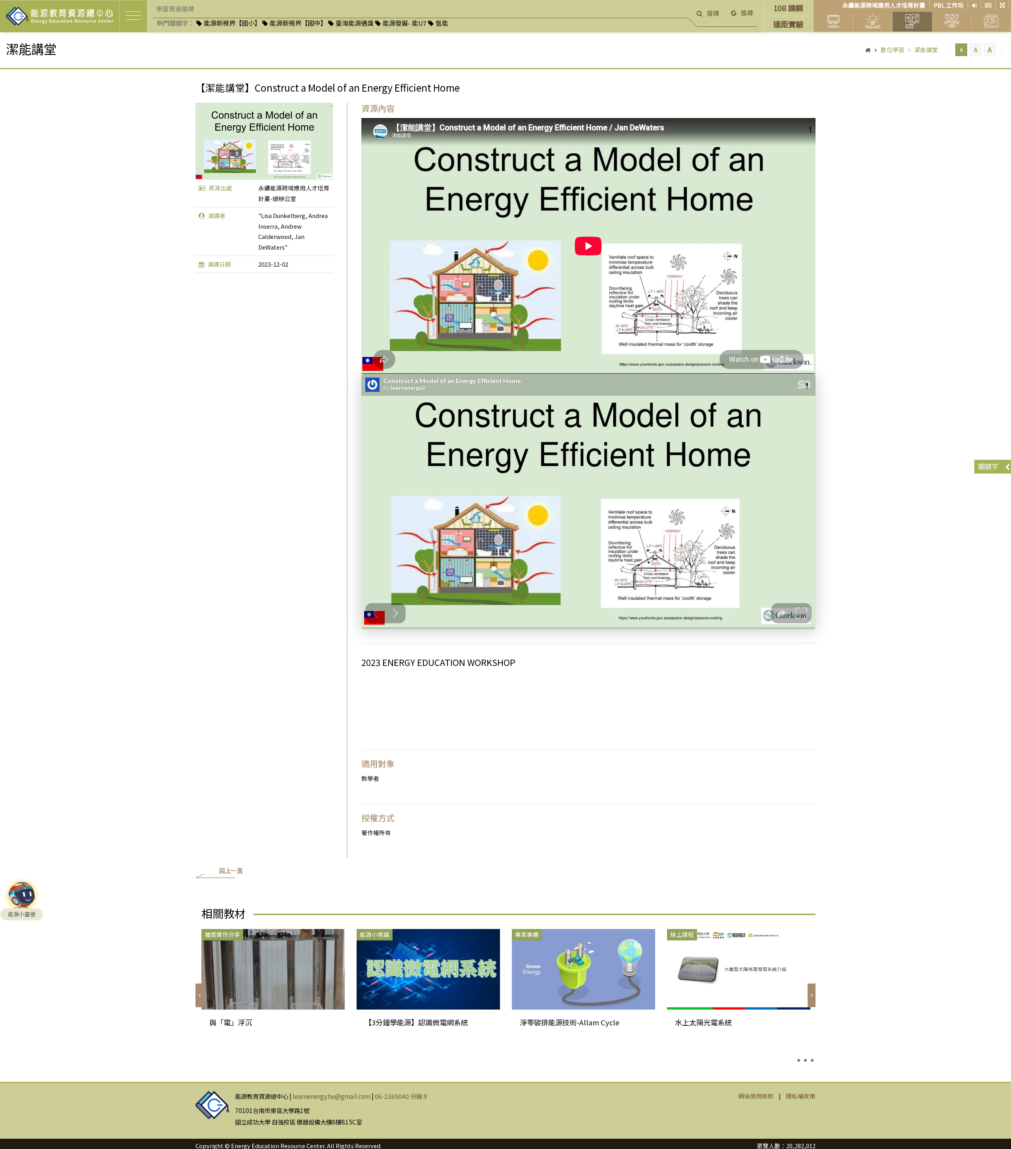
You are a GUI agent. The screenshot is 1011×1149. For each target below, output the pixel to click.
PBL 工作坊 (949, 5)
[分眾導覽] (1002, 5)
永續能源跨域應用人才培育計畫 (883, 5)
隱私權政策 (801, 1096)
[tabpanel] (273, 989)
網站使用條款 (756, 1096)
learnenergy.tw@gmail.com (331, 1096)
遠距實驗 (788, 24)
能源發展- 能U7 (405, 23)
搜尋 (713, 13)
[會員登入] (974, 5)
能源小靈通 (22, 914)
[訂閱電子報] (988, 5)
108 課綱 (788, 7)
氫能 (442, 23)
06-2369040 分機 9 (401, 1096)
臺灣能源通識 (355, 23)
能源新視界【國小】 (232, 23)
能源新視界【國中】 (298, 23)
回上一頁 (231, 871)
